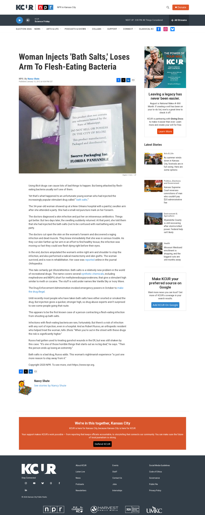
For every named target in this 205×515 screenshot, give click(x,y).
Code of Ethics (155, 472)
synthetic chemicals (92, 273)
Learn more (165, 131)
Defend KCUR (102, 444)
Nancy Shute (33, 78)
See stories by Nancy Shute (50, 385)
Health (167, 243)
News (37, 29)
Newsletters (81, 491)
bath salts (81, 199)
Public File (153, 484)
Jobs (114, 484)
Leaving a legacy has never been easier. (165, 96)
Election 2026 (24, 29)
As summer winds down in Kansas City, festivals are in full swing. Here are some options (173, 163)
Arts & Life (52, 29)
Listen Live (80, 472)
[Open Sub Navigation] (42, 29)
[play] (19, 20)
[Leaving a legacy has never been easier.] (165, 67)
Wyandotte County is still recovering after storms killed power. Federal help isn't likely (173, 226)
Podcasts (80, 484)
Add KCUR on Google (165, 305)
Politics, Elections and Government (172, 182)
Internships (117, 491)
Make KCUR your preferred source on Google (165, 283)
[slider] (32, 20)
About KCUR (81, 465)
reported (90, 259)
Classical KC (146, 29)
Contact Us (117, 478)
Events (115, 465)
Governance (154, 478)
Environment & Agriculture (170, 215)
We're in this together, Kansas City (102, 423)
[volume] (28, 20)
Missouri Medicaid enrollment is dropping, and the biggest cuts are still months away (173, 253)
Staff (114, 472)
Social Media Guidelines (159, 465)
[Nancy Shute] (25, 387)
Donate (182, 7)
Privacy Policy (155, 491)
